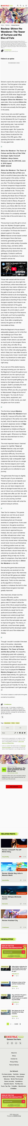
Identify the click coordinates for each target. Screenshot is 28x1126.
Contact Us (14, 1059)
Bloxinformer (22, 1086)
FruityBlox (14, 1086)
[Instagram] (2, 717)
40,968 (16, 1024)
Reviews (8, 25)
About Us (14, 1053)
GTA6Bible (13, 1088)
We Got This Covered (17, 1079)
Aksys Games (7, 723)
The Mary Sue (19, 1084)
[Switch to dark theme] (23, 5)
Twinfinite (16, 1074)
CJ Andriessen (7, 50)
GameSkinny (18, 1081)
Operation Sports (9, 1084)
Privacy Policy (17, 956)
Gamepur (22, 1074)
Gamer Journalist (9, 1081)
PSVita (13, 723)
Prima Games (20, 1076)
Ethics (14, 1056)
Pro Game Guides (7, 1074)
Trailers (17, 723)
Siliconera (7, 1079)
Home (2, 25)
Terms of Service (10, 956)
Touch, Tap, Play (5, 1086)
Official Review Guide (12, 773)
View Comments (14, 786)
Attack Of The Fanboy (9, 1076)
